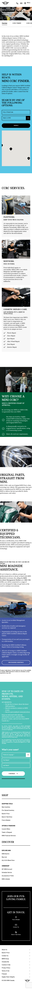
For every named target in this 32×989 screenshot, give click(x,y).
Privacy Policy (6, 968)
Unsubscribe (5, 962)
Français (4, 974)
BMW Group (5, 959)
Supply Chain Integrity (8, 977)
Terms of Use (5, 971)
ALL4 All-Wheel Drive (8, 860)
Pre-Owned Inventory (8, 810)
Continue (12, 773)
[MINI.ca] (4, 3)
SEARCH (16, 125)
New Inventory (6, 807)
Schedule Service (7, 872)
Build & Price (6, 813)
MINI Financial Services (9, 835)
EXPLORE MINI (6, 850)
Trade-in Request (7, 832)
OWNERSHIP (5, 866)
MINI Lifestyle (6, 879)
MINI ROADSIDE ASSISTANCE (16, 662)
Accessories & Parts (8, 876)
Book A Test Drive (7, 817)
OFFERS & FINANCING (8, 826)
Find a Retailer (6, 820)
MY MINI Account (7, 869)
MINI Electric (5, 854)
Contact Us (5, 956)
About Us (4, 949)
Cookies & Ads (6, 965)
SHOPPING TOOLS (7, 804)
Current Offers (6, 829)
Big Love (4, 857)
